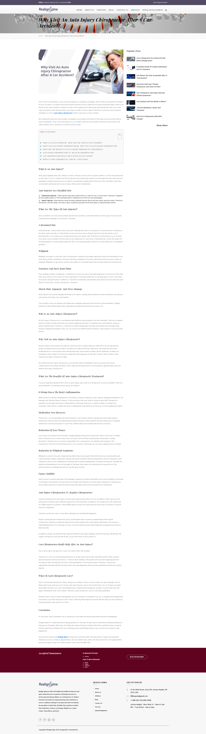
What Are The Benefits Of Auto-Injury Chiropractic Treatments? (73, 149)
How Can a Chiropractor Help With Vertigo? (149, 117)
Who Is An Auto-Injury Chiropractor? (60, 146)
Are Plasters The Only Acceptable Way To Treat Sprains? (151, 76)
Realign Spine (63, 637)
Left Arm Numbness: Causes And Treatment (148, 109)
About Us (89, 10)
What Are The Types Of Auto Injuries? (85, 143)
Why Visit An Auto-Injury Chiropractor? (98, 146)
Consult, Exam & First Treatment (57, 2)
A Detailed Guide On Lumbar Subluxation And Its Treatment (151, 68)
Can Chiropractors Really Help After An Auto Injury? (68, 156)
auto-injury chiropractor (63, 113)
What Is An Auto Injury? (54, 143)
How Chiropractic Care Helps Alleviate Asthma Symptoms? (150, 94)
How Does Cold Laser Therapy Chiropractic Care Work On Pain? (148, 85)
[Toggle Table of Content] (118, 137)
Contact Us (122, 10)
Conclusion (82, 159)
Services (135, 10)
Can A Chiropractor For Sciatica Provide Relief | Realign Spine (150, 59)
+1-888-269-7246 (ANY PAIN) (140, 700)
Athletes (101, 10)
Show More (161, 125)
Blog (111, 10)
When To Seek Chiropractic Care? (58, 159)
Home (79, 10)
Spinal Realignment (152, 10)
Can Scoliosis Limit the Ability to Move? (151, 101)
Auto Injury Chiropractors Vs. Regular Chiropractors (68, 153)
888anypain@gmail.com (139, 696)
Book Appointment (160, 2)
